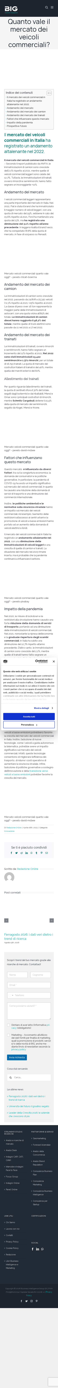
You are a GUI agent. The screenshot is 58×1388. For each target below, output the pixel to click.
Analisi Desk (11, 1150)
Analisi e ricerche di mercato (15, 1142)
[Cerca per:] (29, 1077)
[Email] (46, 853)
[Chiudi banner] (54, 661)
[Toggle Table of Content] (47, 93)
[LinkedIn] (26, 853)
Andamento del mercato (20, 108)
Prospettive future (17, 126)
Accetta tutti (29, 716)
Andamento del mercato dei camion (26, 111)
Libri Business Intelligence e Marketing (12, 1264)
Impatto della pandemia (20, 122)
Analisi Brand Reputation (39, 1163)
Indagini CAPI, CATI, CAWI (14, 1158)
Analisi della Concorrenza (39, 1153)
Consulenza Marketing (38, 1183)
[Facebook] (11, 853)
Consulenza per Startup (40, 1203)
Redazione (11, 1254)
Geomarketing (39, 1138)
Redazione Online (13, 828)
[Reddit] (21, 853)
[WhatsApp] (32, 853)
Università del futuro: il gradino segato (29, 1106)
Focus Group (12, 1177)
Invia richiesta (17, 1057)
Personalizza (27, 725)
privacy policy (18, 1049)
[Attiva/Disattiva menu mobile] (52, 7)
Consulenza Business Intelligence (42, 1193)
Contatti (9, 1235)
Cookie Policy (12, 1248)
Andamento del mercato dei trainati (26, 115)
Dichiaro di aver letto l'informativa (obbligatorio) (30, 1026)
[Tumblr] (36, 853)
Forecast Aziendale (41, 1145)
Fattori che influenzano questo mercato (28, 119)
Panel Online (11, 1189)
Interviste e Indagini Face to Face (14, 1168)
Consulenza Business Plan (42, 1173)
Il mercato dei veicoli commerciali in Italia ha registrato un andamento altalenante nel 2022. (26, 101)
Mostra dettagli (41, 708)
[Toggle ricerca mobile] (46, 7)
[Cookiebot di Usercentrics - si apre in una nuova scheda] (36, 661)
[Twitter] (16, 853)
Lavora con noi (12, 1229)
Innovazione (9, 831)
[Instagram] (31, 1301)
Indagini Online (12, 1183)
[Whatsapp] (42, 1249)
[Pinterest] (41, 853)
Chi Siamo (10, 1222)
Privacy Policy (12, 1242)
